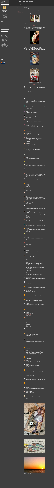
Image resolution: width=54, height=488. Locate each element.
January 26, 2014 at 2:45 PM (28, 190)
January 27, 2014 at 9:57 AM (28, 244)
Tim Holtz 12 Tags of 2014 (20, 12)
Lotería (18, 10)
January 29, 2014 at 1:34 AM (28, 320)
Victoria (26, 137)
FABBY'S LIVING (27, 350)
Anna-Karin (27, 237)
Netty (26, 196)
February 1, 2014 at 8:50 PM (28, 385)
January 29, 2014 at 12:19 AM (28, 315)
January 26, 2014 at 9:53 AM (28, 176)
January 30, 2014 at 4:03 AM (28, 372)
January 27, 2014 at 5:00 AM (28, 235)
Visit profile (4, 18)
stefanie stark (27, 233)
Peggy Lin (27, 356)
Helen (26, 157)
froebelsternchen (28, 281)
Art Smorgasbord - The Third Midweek (31, 435)
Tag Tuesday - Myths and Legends (35, 66)
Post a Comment (26, 400)
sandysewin (27, 338)
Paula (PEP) (27, 98)
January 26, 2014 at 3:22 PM (28, 194)
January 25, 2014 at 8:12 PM (28, 131)
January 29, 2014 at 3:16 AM (28, 326)
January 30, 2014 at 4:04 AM (28, 376)
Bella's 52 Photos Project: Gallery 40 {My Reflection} (34, 45)
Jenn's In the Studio (34, 25)
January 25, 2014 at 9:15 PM (28, 141)
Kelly (26, 395)
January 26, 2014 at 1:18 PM (28, 186)
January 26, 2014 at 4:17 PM (28, 199)
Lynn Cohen (27, 111)
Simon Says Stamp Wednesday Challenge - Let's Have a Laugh (34, 83)
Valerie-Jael (27, 164)
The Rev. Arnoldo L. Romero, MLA (4, 11)
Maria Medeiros (27, 246)
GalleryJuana (27, 364)
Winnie (26, 205)
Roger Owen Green (28, 290)
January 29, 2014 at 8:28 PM (28, 358)
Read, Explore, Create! (26, 2)
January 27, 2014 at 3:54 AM (28, 231)
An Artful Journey (27, 473)
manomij (27, 228)
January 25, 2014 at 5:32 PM (28, 117)
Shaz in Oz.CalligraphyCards (29, 105)
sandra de (27, 303)
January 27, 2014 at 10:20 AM (28, 248)
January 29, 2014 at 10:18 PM (28, 362)
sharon (26, 119)
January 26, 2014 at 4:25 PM (28, 203)
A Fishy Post (26, 453)
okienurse (27, 360)
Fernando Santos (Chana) (28, 391)
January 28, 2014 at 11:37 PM (28, 310)
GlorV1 (26, 115)
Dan (26, 192)
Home (20, 4)
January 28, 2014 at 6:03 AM (28, 270)
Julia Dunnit (27, 369)
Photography (18, 11)
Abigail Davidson (27, 133)
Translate (6, 32)
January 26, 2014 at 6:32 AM (28, 159)
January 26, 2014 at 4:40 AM (28, 146)
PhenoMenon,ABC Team (28, 314)
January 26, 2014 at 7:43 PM (28, 217)
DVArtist (27, 168)
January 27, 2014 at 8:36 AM (28, 240)
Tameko (27, 250)
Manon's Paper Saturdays (34, 84)
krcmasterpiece (27, 143)
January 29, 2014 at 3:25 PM (28, 348)
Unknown (27, 294)
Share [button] (17, 7)
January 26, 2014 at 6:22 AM (28, 155)
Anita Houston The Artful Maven (29, 277)
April (26, 382)
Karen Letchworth (28, 211)
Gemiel (26, 255)
